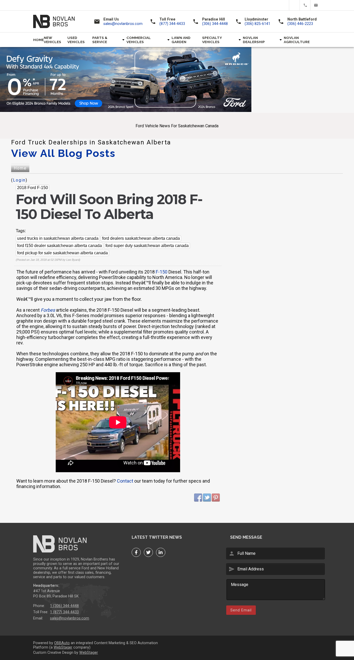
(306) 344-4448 (215, 24)
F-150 (161, 272)
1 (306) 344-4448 (64, 606)
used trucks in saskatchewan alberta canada (57, 238)
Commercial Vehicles (138, 40)
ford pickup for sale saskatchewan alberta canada (62, 253)
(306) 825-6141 (257, 24)
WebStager (63, 647)
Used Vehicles (76, 40)
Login (19, 180)
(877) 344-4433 (305, 5)
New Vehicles (52, 40)
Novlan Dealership (254, 40)
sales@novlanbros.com (315, 5)
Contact (125, 481)
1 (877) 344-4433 (64, 612)
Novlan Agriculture (297, 40)
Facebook (284, 5)
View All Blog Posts (63, 153)
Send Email (241, 610)
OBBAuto (62, 643)
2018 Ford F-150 (32, 187)
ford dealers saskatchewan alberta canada (141, 238)
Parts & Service (99, 40)
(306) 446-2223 (300, 24)
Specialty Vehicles (212, 40)
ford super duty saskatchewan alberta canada (147, 245)
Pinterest (216, 498)
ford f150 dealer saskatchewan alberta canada (59, 245)
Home (38, 40)
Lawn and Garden (181, 40)
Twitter (294, 5)
